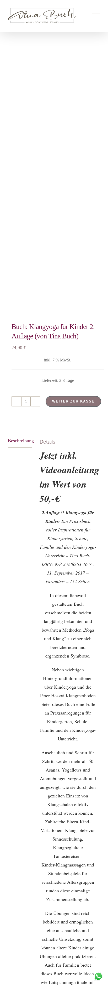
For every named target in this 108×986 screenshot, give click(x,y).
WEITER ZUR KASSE (73, 401)
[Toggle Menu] (96, 16)
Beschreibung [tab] (20, 440)
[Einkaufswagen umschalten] (78, 16)
